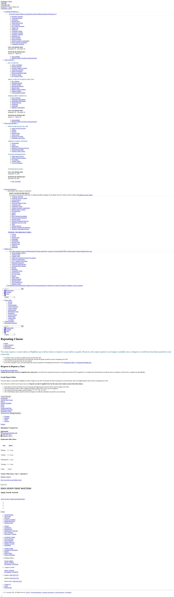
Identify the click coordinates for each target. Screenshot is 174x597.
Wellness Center (16, 284)
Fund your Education (10, 123)
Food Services (16, 272)
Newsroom (7, 516)
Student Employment (18, 149)
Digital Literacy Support (18, 209)
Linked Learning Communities (20, 41)
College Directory (13, 306)
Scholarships (15, 143)
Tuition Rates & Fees (18, 156)
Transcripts (15, 106)
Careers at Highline (9, 519)
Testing (14, 534)
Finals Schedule (16, 37)
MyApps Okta (16, 242)
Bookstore (14, 269)
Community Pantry (17, 271)
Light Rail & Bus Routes (19, 266)
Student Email (16, 244)
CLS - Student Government (19, 261)
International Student (17, 86)
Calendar (8, 292)
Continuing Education (18, 44)
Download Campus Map (76, 251)
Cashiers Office (16, 161)
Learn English (16, 24)
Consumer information (48, 592)
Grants (13, 145)
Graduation (15, 104)
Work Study (15, 146)
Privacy (28, 592)
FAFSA (14, 130)
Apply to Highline (17, 65)
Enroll (2, 405)
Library (14, 213)
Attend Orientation (17, 71)
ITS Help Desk (16, 211)
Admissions (7, 527)
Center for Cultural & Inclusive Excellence (24, 258)
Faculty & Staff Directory (19, 264)
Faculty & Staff (12, 315)
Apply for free (5, 499)
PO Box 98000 (8, 561)
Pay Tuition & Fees (17, 76)
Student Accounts (9, 543)
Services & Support (10, 189)
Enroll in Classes (16, 74)
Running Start (16, 21)
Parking (14, 267)
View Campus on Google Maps (53, 251)
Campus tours (13, 499)
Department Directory (18, 263)
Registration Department (19, 101)
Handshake (15, 239)
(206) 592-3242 (7, 434)
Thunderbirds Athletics (24, 285)
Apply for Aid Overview (19, 128)
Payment (6, 416)
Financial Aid (8, 529)
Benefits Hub (15, 201)
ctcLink (14, 236)
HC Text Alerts (16, 274)
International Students (10, 323)
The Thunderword (17, 282)
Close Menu (4, 5)
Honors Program (16, 39)
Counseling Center (17, 206)
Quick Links (8, 300)
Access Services (16, 200)
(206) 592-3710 (13, 575)
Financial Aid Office (17, 136)
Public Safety (15, 277)
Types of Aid (15, 135)
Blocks (3, 401)
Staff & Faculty (8, 523)
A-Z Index (11, 320)
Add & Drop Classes (7, 400)
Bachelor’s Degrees (17, 16)
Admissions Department (18, 99)
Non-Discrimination (36, 592)
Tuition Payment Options (19, 158)
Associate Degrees (17, 18)
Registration (7, 346)
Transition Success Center (19, 222)
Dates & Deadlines (6, 403)
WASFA (14, 131)
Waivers (6, 421)
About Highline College (18, 253)
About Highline (8, 515)
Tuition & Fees (5, 413)
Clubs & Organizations (18, 259)
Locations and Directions (26, 251)
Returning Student (17, 83)
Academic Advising (17, 34)
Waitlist (3, 424)
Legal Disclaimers (59, 592)
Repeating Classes (6, 411)
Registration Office (69, 362)
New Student (15, 81)
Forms (2, 406)
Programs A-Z (16, 36)
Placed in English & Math (19, 73)
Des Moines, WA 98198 (11, 564)
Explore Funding (16, 66)
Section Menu (5, 396)
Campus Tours (16, 256)
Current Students (9, 321)
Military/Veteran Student (19, 89)
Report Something (9, 555)
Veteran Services (16, 226)
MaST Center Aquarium (76, 285)
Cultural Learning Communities (21, 208)
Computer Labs (16, 205)
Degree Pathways (9, 542)
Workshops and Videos (18, 138)
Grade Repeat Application (9, 370)
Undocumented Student (18, 93)
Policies (14, 276)
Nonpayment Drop (6, 408)
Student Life (8, 249)
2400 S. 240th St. (9, 562)
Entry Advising (16, 98)
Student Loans (16, 133)
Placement (7, 534)
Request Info (10, 290)
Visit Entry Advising (17, 70)
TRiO (13, 224)
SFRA (6, 419)
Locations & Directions (11, 550)
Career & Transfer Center (19, 203)
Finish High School (17, 23)
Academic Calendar (17, 33)
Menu (3, 3)
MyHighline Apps (13, 311)
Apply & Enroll (9, 60)
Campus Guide (16, 254)
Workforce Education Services (20, 148)
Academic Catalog (17, 31)
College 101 (15, 28)
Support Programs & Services (20, 221)
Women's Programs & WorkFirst (21, 227)
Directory (7, 518)
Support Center (16, 219)
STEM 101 (15, 29)
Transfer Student (16, 84)
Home (6, 343)
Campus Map (12, 318)
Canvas (14, 234)
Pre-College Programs (18, 26)
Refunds (6, 418)
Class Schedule (12, 305)
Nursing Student (16, 91)
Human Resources (9, 521)
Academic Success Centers (19, 198)
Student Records (16, 102)
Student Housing (16, 279)
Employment (11, 316)
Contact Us (7, 584)
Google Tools (15, 237)
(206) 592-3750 (14, 578)
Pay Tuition (15, 159)
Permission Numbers (7, 410)
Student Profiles (16, 280)
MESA (14, 214)
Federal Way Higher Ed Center (49, 285)
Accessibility (68, 592)
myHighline (15, 241)
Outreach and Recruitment (19, 218)
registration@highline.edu (84, 362)
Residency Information (18, 107)
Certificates (15, 20)
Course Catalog (12, 308)
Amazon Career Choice (18, 151)
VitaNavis (14, 245)
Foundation (7, 545)
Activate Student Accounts (19, 68)
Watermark (15, 247)
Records (15, 531)
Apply (7, 294)
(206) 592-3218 (17, 581)
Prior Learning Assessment (19, 42)
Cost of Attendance (17, 163)
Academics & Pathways (11, 11)
